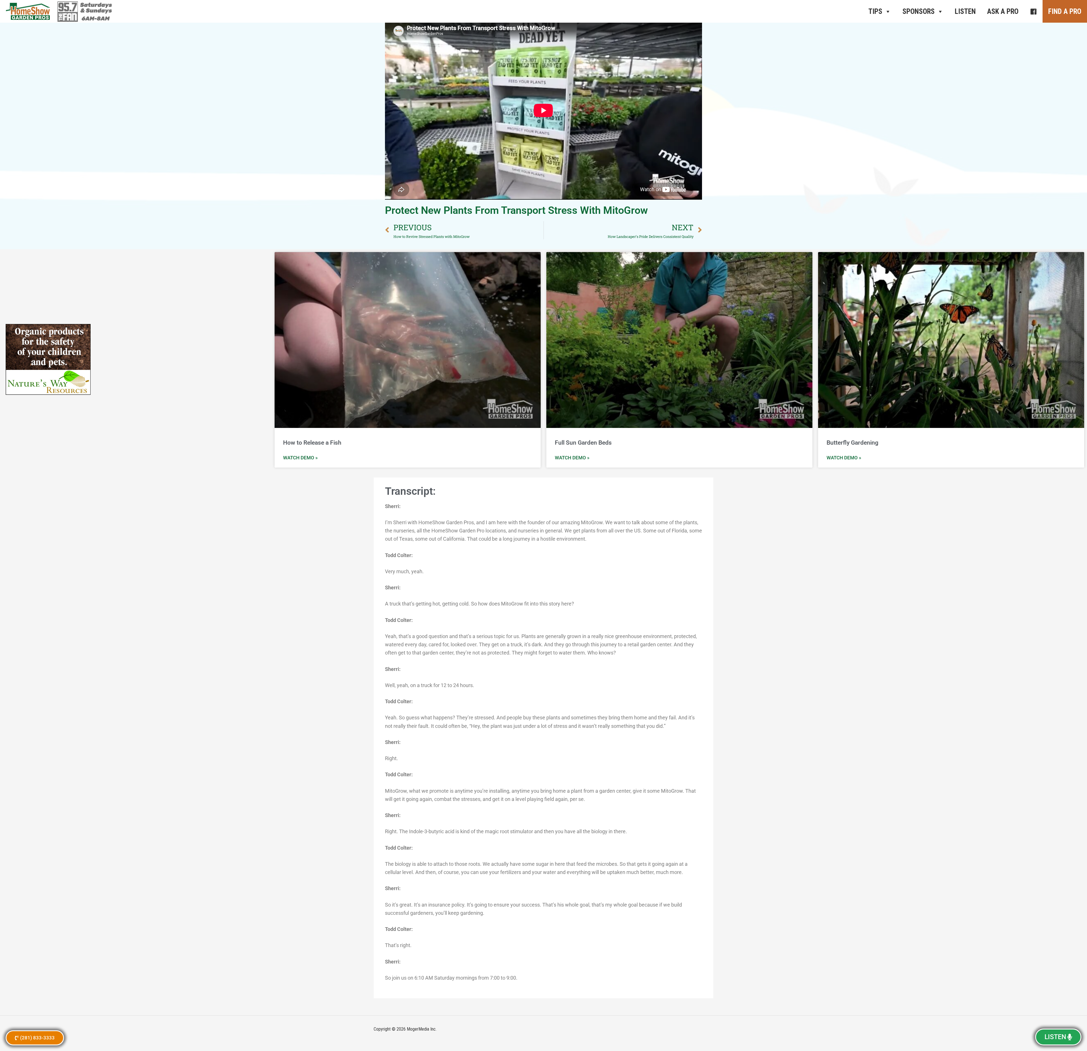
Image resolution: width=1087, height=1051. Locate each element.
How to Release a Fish (312, 442)
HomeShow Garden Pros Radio (28, 11)
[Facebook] (1033, 11)
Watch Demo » (300, 458)
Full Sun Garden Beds (583, 442)
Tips (875, 11)
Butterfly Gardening (852, 442)
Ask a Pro (1002, 11)
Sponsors (918, 11)
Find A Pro (1064, 11)
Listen (965, 11)
